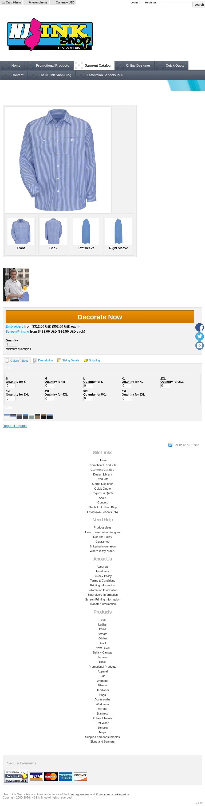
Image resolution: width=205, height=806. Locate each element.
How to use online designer (102, 532)
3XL (8, 391)
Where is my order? (102, 551)
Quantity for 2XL (172, 381)
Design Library (102, 474)
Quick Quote (175, 65)
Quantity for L (93, 381)
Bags (102, 694)
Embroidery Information (103, 594)
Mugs (102, 732)
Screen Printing (17, 331)
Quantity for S (16, 381)
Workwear (102, 704)
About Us (103, 566)
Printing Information (102, 585)
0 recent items (38, 2)
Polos (102, 629)
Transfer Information (102, 604)
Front (21, 248)
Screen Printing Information (102, 599)
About (102, 497)
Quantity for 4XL (56, 394)
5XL (86, 391)
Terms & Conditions (102, 580)
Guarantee (102, 541)
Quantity (12, 340)
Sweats (102, 633)
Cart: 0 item (13, 2)
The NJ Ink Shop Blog (55, 75)
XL (123, 378)
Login (134, 2)
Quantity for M (55, 381)
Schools (102, 727)
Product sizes (103, 527)
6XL (124, 391)
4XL (47, 391)
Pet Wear (103, 722)
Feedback (102, 571)
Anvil (103, 643)
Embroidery (14, 326)
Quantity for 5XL (95, 394)
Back (53, 248)
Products (102, 479)
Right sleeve (118, 248)
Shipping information (103, 546)
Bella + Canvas (102, 652)
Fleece (102, 685)
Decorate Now (100, 317)
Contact (17, 75)
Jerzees (102, 657)
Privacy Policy (102, 576)
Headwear (102, 690)
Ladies (102, 624)
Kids (102, 676)
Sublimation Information (102, 590)
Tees (102, 619)
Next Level (102, 648)
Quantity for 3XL (17, 394)
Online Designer (138, 65)
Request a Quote (103, 493)
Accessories (102, 699)
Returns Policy (102, 536)
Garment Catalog (98, 65)
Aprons (102, 708)
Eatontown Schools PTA (105, 75)
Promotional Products (52, 65)
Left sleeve (86, 248)
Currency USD (65, 2)
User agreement (78, 794)
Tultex (102, 661)
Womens (102, 680)
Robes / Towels (103, 718)
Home (16, 65)
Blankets (102, 713)
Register (150, 2)
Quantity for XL (132, 381)
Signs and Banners (102, 741)
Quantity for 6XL (133, 394)
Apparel (103, 671)
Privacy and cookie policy (112, 794)
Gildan (102, 638)
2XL (163, 378)
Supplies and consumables (102, 737)
